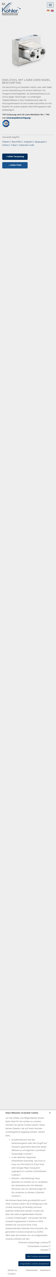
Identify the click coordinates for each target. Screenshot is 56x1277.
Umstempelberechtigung (18, 118)
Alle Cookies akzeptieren (38, 1256)
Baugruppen (40, 142)
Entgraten (28, 142)
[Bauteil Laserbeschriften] (28, 50)
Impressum (45, 1270)
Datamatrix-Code (26, 145)
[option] (28, 98)
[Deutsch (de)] (48, 10)
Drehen (5, 145)
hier (27, 1239)
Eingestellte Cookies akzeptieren (34, 1264)
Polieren (5, 142)
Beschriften (17, 142)
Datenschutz (32, 1270)
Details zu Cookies (12, 1272)
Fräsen (14, 145)
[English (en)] (52, 10)
